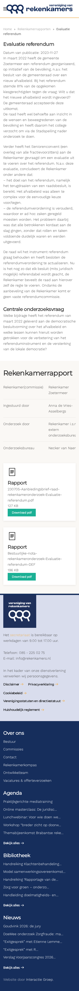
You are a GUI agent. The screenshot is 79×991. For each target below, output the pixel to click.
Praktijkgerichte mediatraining (27, 801)
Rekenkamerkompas (20, 765)
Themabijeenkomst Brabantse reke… (33, 833)
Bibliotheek (16, 855)
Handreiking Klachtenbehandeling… (32, 864)
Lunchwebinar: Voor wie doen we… (32, 817)
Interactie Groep (39, 979)
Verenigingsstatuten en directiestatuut (32, 701)
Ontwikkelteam (15, 773)
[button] (5, 9)
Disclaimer (11, 684)
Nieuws (12, 918)
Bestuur (9, 741)
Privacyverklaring (41, 684)
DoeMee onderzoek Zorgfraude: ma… (33, 934)
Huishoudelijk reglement (21, 710)
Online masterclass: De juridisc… (30, 809)
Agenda (12, 793)
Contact (9, 757)
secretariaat (20, 635)
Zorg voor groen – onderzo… (26, 887)
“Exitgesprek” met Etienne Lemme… (32, 942)
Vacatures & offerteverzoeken (27, 780)
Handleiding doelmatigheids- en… (30, 895)
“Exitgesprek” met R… (20, 949)
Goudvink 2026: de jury (22, 926)
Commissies (13, 749)
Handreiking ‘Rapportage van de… (30, 879)
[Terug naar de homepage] (39, 9)
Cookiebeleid (12, 693)
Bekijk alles (11, 843)
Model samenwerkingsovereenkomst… (34, 872)
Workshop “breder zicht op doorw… (32, 825)
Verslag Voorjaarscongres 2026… (29, 957)
